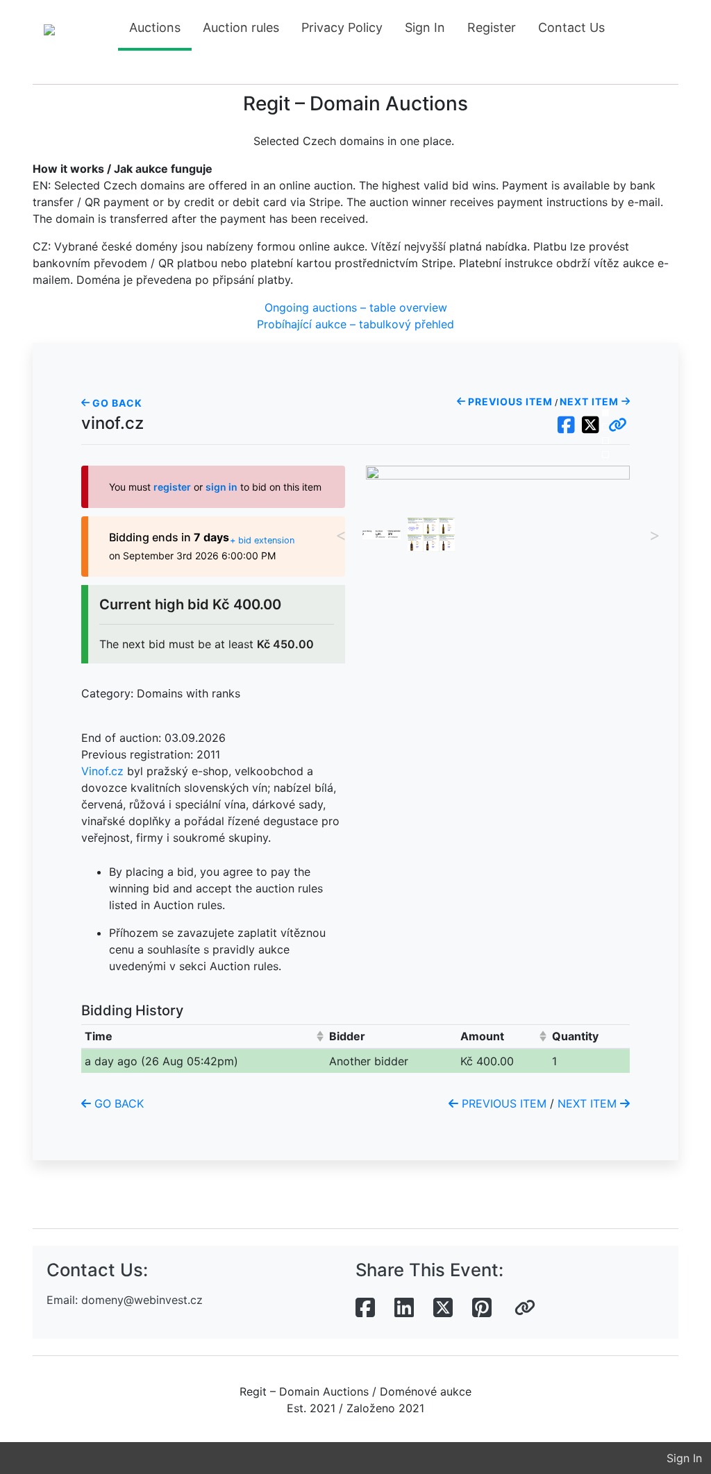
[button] (617, 425)
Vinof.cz (102, 771)
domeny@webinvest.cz (142, 1300)
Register (491, 27)
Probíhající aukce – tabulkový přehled (355, 324)
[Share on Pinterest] (482, 1308)
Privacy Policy (342, 27)
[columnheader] (203, 1036)
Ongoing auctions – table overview (356, 307)
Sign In (425, 27)
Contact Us (571, 27)
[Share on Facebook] (365, 1308)
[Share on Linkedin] (404, 1308)
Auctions (155, 27)
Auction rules (241, 27)
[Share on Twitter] (443, 1308)
